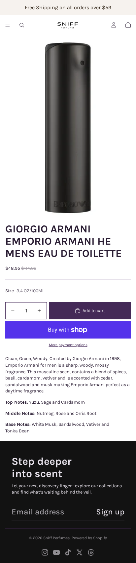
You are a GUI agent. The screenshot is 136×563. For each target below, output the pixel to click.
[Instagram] (45, 552)
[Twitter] (80, 552)
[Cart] (128, 25)
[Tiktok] (68, 552)
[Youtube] (56, 552)
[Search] (22, 25)
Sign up (110, 511)
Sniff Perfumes (56, 538)
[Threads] (91, 552)
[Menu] (7, 25)
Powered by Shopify (89, 538)
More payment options (68, 344)
